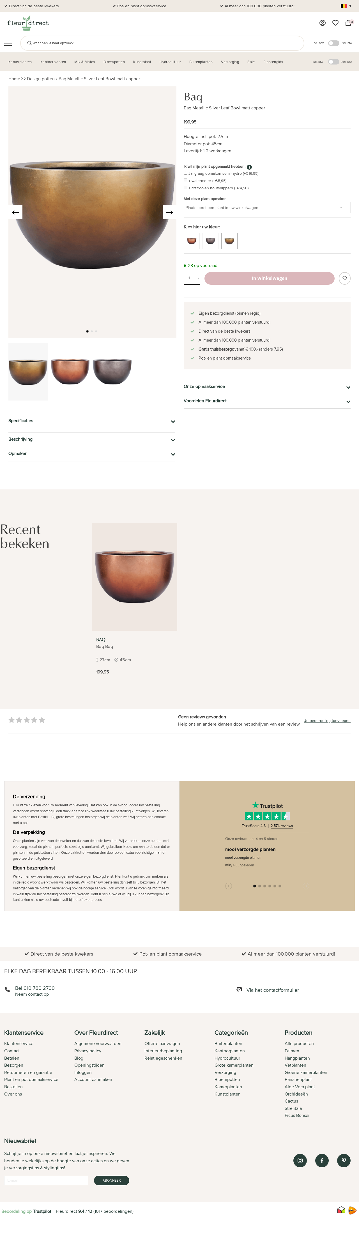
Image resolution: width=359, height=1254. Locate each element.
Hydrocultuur (227, 1058)
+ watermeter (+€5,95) (207, 180)
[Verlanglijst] (335, 23)
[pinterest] (344, 1160)
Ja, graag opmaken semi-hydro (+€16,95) (223, 173)
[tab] (39, 1074)
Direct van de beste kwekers (34, 6)
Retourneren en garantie (28, 1072)
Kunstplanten (228, 1094)
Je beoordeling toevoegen (327, 720)
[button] (87, 331)
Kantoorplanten (230, 1051)
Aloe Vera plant (300, 1086)
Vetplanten (295, 1065)
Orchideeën (296, 1094)
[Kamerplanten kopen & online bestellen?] (27, 23)
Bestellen (13, 1086)
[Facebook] (322, 1160)
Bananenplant (298, 1079)
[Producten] (322, 23)
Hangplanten (297, 1058)
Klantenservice (18, 1043)
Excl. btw (346, 43)
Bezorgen (13, 1065)
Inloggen (83, 1072)
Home (14, 78)
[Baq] (134, 577)
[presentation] (15, 212)
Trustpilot (42, 1211)
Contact (12, 1051)
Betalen (11, 1058)
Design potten (41, 78)
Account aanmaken (93, 1079)
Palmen (292, 1051)
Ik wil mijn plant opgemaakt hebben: (214, 166)
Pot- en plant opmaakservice (141, 6)
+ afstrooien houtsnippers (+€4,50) (218, 188)
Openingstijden (89, 1065)
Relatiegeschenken (163, 1058)
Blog (78, 1058)
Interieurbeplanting (163, 1051)
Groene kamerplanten (306, 1072)
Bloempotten (227, 1079)
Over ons (13, 1094)
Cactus (291, 1101)
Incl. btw (318, 43)
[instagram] (300, 1160)
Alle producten (299, 1043)
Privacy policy (87, 1051)
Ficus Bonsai (297, 1115)
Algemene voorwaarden (97, 1043)
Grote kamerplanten (234, 1065)
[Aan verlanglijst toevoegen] (345, 278)
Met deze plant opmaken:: (206, 198)
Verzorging (225, 1072)
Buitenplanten (228, 1043)
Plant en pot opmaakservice (31, 1079)
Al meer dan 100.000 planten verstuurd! (259, 6)
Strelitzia (293, 1108)
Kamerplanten (228, 1086)
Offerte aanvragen (162, 1043)
